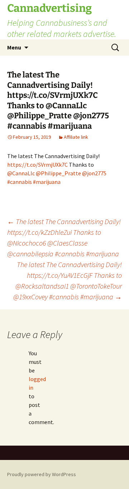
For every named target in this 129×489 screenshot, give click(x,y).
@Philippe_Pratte (58, 173)
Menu (14, 47)
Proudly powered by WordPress (41, 474)
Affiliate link (76, 137)
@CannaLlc (21, 173)
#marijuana (47, 181)
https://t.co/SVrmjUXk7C (37, 164)
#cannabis (19, 181)
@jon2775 (94, 173)
